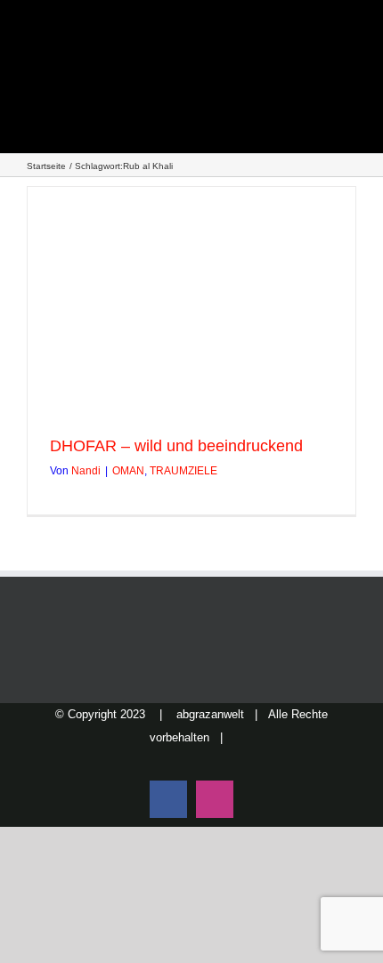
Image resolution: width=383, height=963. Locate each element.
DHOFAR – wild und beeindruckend (176, 446)
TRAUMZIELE (183, 471)
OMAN (128, 471)
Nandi (86, 471)
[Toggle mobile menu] (349, 71)
